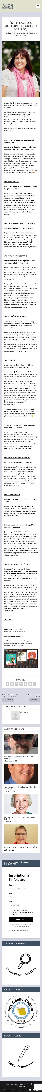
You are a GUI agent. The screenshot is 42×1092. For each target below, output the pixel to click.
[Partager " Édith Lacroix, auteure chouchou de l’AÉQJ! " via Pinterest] (21, 684)
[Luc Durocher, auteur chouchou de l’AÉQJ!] (21, 744)
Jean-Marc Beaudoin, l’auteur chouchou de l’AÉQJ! (21, 788)
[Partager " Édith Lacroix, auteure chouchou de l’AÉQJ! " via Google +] (16, 684)
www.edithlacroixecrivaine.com (15, 631)
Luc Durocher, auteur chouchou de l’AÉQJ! (18, 757)
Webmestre (16, 33)
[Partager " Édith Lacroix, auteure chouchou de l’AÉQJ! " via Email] (30, 684)
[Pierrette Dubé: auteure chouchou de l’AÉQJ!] (21, 804)
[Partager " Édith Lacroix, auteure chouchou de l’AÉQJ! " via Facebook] (7, 684)
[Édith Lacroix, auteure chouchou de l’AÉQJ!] (21, 69)
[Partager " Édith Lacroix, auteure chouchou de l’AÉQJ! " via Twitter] (12, 684)
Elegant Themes (19, 1084)
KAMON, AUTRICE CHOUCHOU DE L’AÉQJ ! (21, 847)
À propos (7, 1090)
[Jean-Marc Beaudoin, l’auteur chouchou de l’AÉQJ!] (21, 774)
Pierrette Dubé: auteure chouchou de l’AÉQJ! (19, 818)
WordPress (21, 1087)
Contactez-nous (18, 1090)
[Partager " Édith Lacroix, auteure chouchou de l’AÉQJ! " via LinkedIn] (25, 684)
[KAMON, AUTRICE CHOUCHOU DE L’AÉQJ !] (21, 834)
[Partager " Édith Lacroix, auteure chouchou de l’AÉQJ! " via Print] (34, 684)
